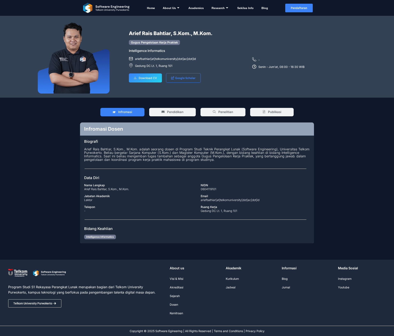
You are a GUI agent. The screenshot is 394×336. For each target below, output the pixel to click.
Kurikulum (232, 278)
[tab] (122, 112)
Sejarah (175, 296)
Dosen (174, 304)
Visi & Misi (176, 278)
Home (151, 8)
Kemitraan (176, 313)
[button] (145, 77)
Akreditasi (176, 287)
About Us (169, 8)
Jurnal (286, 287)
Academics (196, 8)
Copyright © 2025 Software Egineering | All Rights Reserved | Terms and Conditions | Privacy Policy (197, 331)
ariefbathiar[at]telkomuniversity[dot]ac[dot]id (230, 200)
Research (218, 8)
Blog (264, 8)
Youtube (343, 287)
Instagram (345, 278)
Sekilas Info (245, 8)
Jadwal (230, 287)
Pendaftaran (299, 8)
